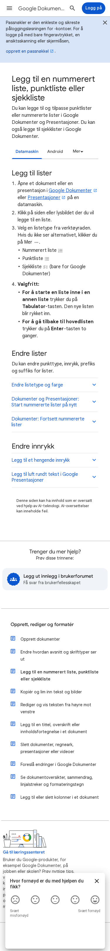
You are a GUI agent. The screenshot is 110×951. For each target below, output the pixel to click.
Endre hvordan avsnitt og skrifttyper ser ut (59, 655)
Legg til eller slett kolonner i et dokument (60, 797)
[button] (9, 8)
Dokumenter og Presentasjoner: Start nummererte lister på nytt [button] (45, 402)
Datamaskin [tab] (27, 151)
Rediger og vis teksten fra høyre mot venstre (56, 708)
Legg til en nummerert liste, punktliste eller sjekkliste (60, 675)
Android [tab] (55, 151)
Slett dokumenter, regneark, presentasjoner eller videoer (47, 748)
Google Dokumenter (70, 191)
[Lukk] (105, 23)
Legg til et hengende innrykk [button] (40, 460)
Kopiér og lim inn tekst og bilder (51, 692)
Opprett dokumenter (40, 639)
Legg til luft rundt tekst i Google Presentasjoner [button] (44, 477)
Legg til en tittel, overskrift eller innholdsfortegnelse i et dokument (54, 728)
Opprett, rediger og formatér (42, 624)
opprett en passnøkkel (27, 51)
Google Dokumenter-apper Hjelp (42, 8)
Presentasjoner (44, 198)
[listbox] (77, 151)
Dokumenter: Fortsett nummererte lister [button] (47, 422)
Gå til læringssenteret (24, 852)
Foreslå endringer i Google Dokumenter (58, 764)
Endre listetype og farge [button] (37, 385)
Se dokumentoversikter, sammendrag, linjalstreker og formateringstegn (57, 781)
